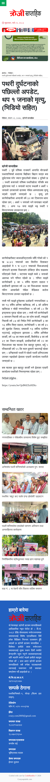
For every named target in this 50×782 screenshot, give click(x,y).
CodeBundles (30, 776)
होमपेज (4, 73)
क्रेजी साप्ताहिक (28, 118)
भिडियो (10, 73)
